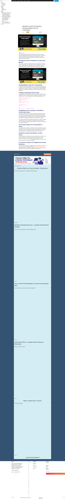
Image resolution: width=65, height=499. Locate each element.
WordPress (16, 222)
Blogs (2, 7)
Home (12, 0)
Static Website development (6, 14)
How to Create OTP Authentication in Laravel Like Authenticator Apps (31, 284)
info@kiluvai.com (16, 470)
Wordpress (34, 465)
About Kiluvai (3, 3)
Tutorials (3, 8)
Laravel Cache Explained (32, 457)
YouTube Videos (4, 9)
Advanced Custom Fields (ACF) (40, 146)
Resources (2, 6)
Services (2, 11)
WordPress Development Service (24, 139)
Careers (3, 5)
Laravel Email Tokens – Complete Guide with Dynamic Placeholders (29, 343)
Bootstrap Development (5, 13)
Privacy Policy (41, 498)
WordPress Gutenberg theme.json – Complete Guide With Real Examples (31, 226)
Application (34, 463)
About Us (2, 2)
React (34, 468)
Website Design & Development (6, 12)
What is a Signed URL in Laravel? (32, 400)
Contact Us (28, 0)
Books (2, 10)
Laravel (16, 281)
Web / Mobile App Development (6, 16)
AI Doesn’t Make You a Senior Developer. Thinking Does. (32, 168)
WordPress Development (6, 15)
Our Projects (3, 4)
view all (47, 154)
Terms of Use (40, 497)
